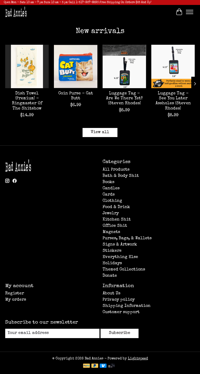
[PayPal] (86, 366)
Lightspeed (138, 358)
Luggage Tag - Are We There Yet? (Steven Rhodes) (124, 99)
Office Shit (115, 226)
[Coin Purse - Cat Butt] (75, 66)
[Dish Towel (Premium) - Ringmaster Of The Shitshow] (27, 66)
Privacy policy (119, 300)
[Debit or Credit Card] (111, 366)
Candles (111, 188)
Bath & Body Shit (121, 176)
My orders (15, 300)
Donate (110, 276)
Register (14, 294)
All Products (116, 170)
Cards (109, 195)
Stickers (112, 251)
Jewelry (111, 213)
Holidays (112, 263)
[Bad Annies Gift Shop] (16, 12)
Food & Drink (116, 207)
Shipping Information (127, 306)
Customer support (121, 312)
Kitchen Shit (117, 220)
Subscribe (119, 333)
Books (108, 182)
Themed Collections (124, 270)
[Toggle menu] (189, 12)
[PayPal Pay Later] (94, 366)
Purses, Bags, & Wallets (127, 238)
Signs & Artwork (120, 245)
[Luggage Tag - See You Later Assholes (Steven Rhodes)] (173, 66)
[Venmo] (103, 366)
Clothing (112, 201)
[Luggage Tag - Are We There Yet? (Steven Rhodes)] (124, 66)
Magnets (111, 232)
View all (100, 132)
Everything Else (120, 257)
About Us (111, 294)
